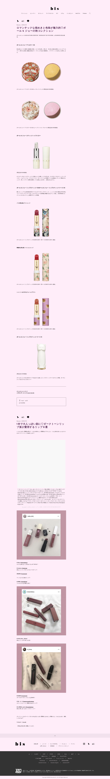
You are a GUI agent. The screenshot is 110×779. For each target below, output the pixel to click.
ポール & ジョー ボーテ (22, 391)
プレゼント (64, 743)
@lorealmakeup (29, 707)
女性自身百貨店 (65, 760)
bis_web (24, 507)
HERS (58, 754)
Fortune (85, 13)
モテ (57, 13)
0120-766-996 (30, 393)
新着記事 (36, 743)
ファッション (24, 13)
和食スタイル (44, 756)
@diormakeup (23, 562)
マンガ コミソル (60, 758)
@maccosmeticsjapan (28, 701)
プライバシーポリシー (63, 746)
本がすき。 (70, 758)
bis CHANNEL (54, 743)
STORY (51, 754)
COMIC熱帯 (38, 758)
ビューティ (32, 13)
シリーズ (44, 743)
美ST (72, 754)
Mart (66, 754)
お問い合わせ (43, 746)
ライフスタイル (49, 13)
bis (78, 754)
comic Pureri (48, 758)
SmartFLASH (63, 756)
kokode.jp (42, 760)
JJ (29, 754)
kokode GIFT (66, 762)
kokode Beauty (53, 760)
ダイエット (40, 13)
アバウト (73, 743)
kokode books (42, 762)
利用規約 (52, 746)
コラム (62, 13)
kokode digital (55, 762)
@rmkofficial (24, 581)
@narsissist (24, 573)
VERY (44, 754)
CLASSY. (36, 754)
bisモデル (78, 13)
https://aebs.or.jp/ (57, 771)
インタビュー (70, 13)
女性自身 (54, 756)
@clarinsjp (24, 568)
